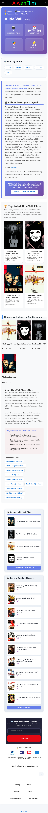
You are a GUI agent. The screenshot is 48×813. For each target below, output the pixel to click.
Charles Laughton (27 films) (15, 466)
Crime (8, 73)
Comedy (39, 67)
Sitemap (24, 811)
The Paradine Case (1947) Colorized (15, 377)
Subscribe (24, 738)
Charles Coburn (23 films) (14, 470)
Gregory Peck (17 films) (13, 475)
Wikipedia (14, 167)
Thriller (18, 67)
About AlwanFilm (15, 798)
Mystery (28, 67)
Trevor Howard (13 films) (14, 488)
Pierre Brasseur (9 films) (14, 497)
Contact (29, 791)
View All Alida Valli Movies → (24, 568)
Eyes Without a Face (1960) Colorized (30, 344)
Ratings (29, 785)
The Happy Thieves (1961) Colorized (15, 344)
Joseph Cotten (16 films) (14, 479)
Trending (17, 785)
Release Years (33, 798)
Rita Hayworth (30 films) (14, 461)
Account (17, 791)
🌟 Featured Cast (11, 14)
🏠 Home (8, 11)
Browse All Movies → (24, 707)
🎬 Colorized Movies (23, 11)
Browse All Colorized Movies (24, 192)
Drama (8, 67)
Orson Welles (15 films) (13, 484)
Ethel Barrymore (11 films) (14, 493)
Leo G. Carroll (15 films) (33, 484)
